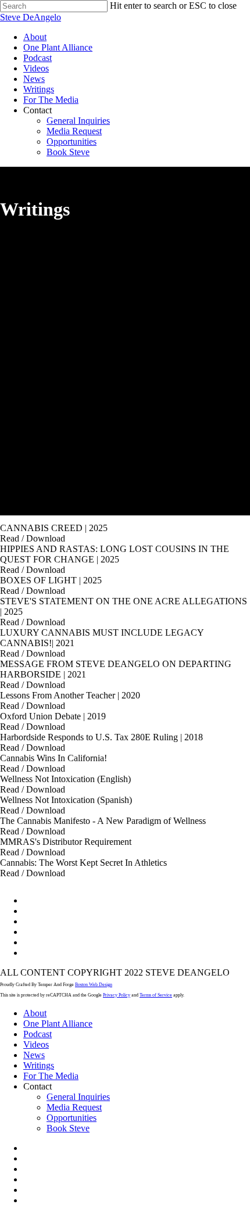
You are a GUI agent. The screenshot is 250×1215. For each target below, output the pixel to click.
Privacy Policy (116, 995)
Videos (36, 1044)
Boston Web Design (93, 984)
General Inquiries (78, 1097)
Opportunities (72, 1118)
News (34, 1055)
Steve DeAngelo (30, 17)
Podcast (37, 1034)
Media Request (74, 1107)
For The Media (50, 1076)
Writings (38, 1065)
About (35, 1013)
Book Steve (68, 1128)
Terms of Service (156, 995)
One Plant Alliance (57, 1023)
